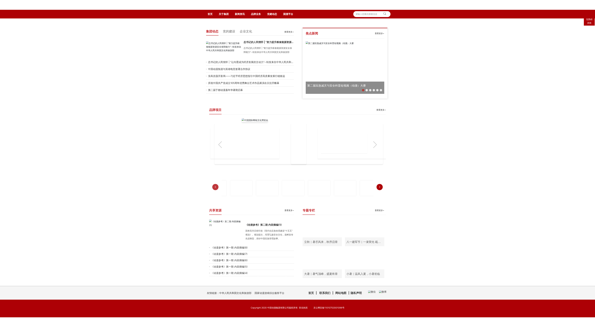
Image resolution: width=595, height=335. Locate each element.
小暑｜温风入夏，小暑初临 (363, 301)
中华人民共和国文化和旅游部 (235, 320)
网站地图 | (343, 320)
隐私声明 (356, 320)
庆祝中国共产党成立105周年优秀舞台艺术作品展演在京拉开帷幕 (243, 110)
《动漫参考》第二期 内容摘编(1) (263, 252)
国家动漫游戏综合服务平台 (269, 320)
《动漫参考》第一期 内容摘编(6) (229, 288)
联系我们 (325, 320)
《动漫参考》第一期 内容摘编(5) (229, 294)
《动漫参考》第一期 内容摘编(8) (229, 275)
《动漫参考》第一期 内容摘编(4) (229, 300)
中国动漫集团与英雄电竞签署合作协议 (229, 96)
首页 (311, 320)
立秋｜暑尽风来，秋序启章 (321, 269)
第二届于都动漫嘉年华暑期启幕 (225, 117)
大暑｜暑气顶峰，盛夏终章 (321, 301)
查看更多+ (289, 59)
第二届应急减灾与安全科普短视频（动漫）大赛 (336, 113)
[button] (363, 118)
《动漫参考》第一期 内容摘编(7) (229, 281)
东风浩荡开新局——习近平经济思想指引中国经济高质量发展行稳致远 (246, 103)
